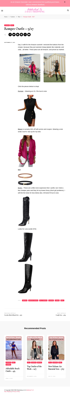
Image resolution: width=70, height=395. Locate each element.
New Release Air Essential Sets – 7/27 (56, 367)
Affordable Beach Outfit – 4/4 (12, 369)
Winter (39, 362)
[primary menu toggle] (2, 10)
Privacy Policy (16, 391)
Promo (57, 300)
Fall (29, 362)
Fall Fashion (43, 300)
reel (62, 300)
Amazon (25, 300)
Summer (8, 364)
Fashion (7, 25)
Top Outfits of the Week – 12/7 (34, 367)
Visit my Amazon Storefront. (35, 4)
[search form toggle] (68, 10)
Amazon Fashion (33, 300)
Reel (12, 25)
